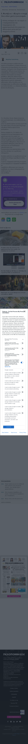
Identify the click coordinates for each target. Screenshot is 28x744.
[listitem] (14, 339)
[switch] (22, 343)
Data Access (14, 432)
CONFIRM (8, 426)
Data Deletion (5, 432)
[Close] (24, 311)
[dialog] (14, 372)
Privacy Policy (22, 432)
